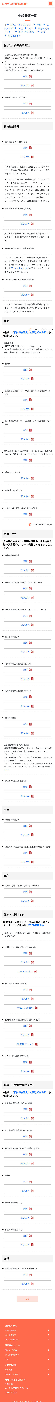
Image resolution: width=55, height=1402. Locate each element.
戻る (27, 1298)
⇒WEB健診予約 (35, 925)
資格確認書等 (14, 35)
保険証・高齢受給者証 (20, 24)
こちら (6, 769)
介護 (43, 32)
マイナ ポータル (21, 268)
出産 (21, 28)
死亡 (31, 28)
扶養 (39, 24)
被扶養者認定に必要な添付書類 (30, 332)
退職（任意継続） (27, 32)
